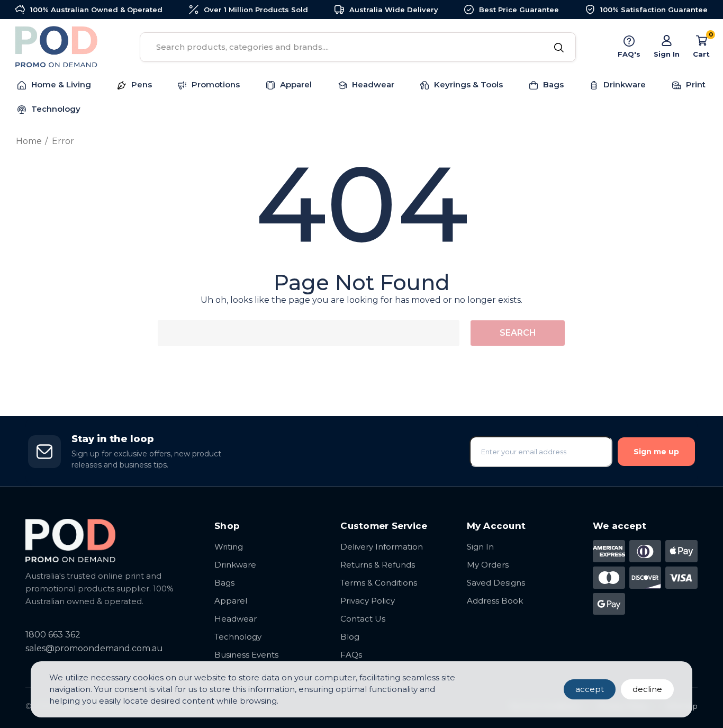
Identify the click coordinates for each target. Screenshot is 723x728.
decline (647, 689)
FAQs (351, 655)
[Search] (559, 48)
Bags (224, 583)
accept (589, 689)
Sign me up (656, 451)
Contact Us (362, 619)
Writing (228, 547)
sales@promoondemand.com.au (94, 648)
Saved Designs (496, 583)
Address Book (495, 601)
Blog (349, 637)
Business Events (246, 655)
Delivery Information (381, 547)
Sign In (480, 547)
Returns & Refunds (377, 565)
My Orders (488, 565)
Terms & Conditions (378, 583)
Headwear (235, 619)
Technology (237, 637)
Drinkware (235, 565)
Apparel (230, 601)
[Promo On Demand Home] (109, 540)
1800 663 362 (52, 635)
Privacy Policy (367, 601)
